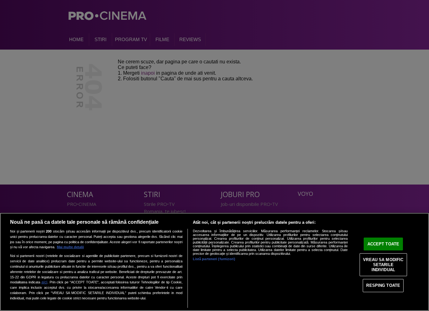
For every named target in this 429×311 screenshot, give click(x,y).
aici (44, 282)
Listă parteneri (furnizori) (214, 259)
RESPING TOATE (383, 285)
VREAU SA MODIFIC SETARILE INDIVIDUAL (383, 264)
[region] (214, 262)
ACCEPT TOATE (383, 244)
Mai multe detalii (70, 247)
